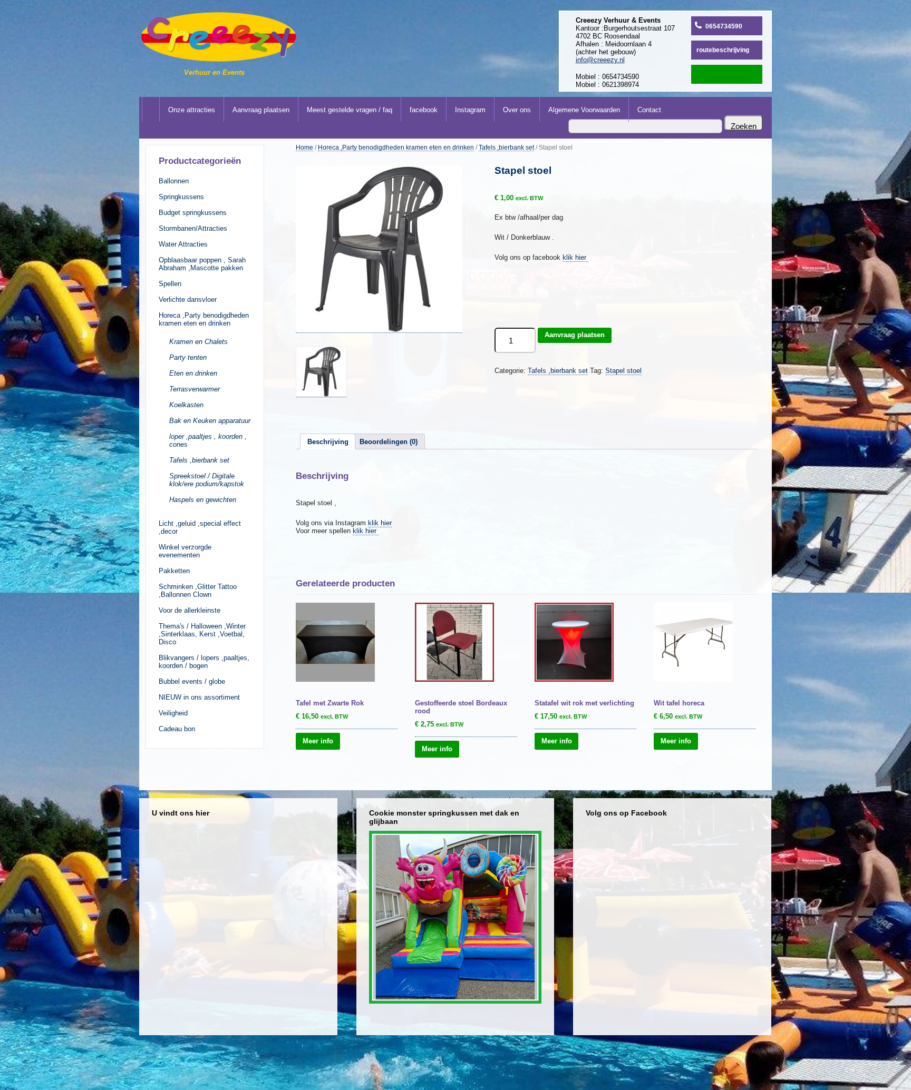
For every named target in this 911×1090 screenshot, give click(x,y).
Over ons (517, 110)
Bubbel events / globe (192, 681)
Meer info (318, 741)
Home (304, 147)
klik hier (575, 257)
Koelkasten (186, 405)
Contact (649, 110)
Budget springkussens (193, 213)
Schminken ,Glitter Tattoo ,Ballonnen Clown (198, 590)
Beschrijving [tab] (327, 442)
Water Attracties (183, 244)
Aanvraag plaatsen (260, 110)
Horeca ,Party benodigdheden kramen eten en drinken (204, 319)
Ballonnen (174, 181)
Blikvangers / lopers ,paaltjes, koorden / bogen (204, 662)
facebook (424, 110)
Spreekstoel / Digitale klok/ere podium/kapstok (206, 480)
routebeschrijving (722, 50)
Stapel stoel (623, 371)
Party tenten (188, 357)
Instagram (470, 110)
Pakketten (174, 571)
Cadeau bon (177, 729)
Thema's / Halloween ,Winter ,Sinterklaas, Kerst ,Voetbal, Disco (202, 634)
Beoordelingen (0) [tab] (389, 442)
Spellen (170, 284)
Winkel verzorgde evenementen (185, 551)
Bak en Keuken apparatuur (209, 421)
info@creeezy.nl (600, 60)
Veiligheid (173, 713)
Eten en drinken (193, 373)
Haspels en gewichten (202, 500)
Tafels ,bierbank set (199, 460)
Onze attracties (191, 110)
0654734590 (723, 26)
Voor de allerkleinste (189, 610)
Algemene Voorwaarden (584, 110)
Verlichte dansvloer (188, 299)
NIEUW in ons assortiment (199, 697)
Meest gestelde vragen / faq (349, 110)
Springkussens (181, 197)
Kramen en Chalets (198, 342)
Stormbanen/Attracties (193, 228)
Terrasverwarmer (194, 389)
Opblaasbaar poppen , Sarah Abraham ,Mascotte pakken (202, 264)
